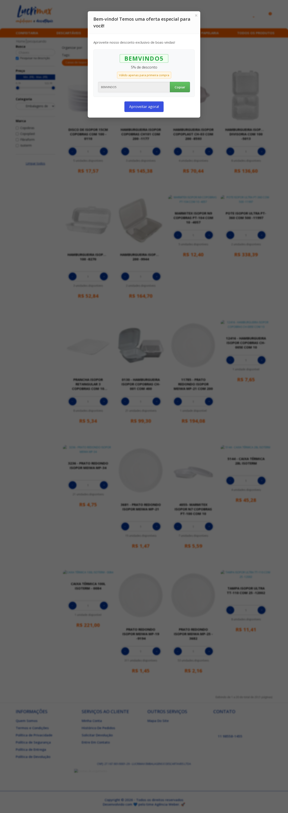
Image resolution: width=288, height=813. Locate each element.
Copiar (180, 87)
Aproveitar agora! (144, 106)
